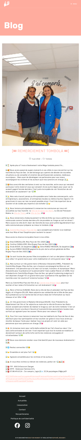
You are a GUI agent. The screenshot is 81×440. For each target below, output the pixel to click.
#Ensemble (20, 381)
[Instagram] (27, 425)
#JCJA (8, 376)
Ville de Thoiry (20, 213)
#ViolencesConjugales (20, 376)
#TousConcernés (14, 379)
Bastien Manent (34, 438)
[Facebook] (17, 425)
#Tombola (29, 381)
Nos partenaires (22, 414)
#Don (39, 379)
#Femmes (42, 376)
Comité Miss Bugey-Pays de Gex (23, 230)
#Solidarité (46, 379)
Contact (22, 410)
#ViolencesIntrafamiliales (57, 376)
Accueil (22, 396)
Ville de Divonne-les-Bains (42, 211)
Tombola (49, 159)
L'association (22, 405)
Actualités (22, 401)
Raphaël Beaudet (58, 438)
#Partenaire (68, 379)
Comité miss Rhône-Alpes (50, 283)
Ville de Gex (35, 213)
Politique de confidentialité (22, 419)
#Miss (60, 379)
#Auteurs (33, 379)
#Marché (54, 379)
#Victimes (25, 379)
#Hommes (34, 376)
